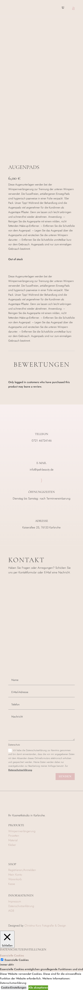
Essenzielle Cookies (17, 960)
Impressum (14, 901)
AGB (11, 911)
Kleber (12, 845)
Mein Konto (15, 874)
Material (13, 840)
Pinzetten (13, 835)
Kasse (11, 884)
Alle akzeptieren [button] (38, 987)
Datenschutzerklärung (20, 770)
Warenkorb (15, 879)
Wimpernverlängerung (21, 831)
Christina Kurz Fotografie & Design (45, 925)
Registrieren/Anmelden (22, 870)
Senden (65, 776)
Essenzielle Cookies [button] (12, 955)
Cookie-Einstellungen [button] (13, 987)
